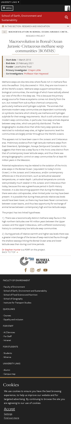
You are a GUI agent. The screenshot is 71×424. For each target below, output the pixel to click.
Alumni (7, 370)
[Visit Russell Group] (43, 262)
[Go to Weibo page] (39, 270)
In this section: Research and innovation (27, 26)
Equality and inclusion (13, 319)
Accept (9, 409)
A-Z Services (9, 332)
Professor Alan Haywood (36, 73)
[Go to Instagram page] (32, 270)
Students (8, 353)
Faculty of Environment (14, 286)
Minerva (7, 357)
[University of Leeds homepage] (67, 7)
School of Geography (13, 298)
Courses (7, 315)
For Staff (8, 336)
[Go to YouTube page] (45, 270)
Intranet (7, 340)
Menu (9, 8)
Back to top (8, 252)
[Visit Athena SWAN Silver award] (28, 262)
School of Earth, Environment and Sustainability (25, 290)
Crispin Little (34, 70)
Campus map (9, 373)
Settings (8, 414)
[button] (66, 18)
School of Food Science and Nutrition (20, 294)
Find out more (11, 418)
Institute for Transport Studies (17, 302)
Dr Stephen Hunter (11, 249)
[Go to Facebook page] (26, 270)
